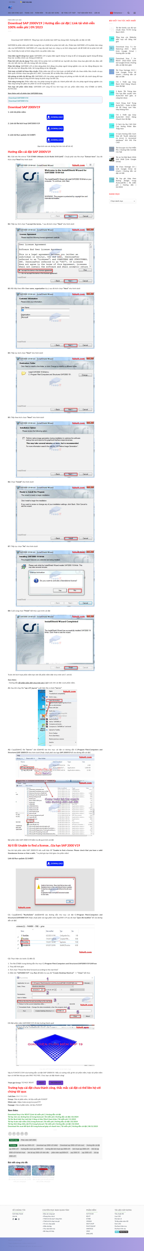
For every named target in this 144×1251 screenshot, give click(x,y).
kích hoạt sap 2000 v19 (81, 1149)
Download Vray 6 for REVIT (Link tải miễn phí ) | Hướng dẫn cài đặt (34, 1114)
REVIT (88, 1216)
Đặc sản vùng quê (15, 13)
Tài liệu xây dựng (52, 13)
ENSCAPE (89, 1234)
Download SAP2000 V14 (18, 98)
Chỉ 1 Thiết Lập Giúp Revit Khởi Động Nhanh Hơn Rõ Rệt (126, 84)
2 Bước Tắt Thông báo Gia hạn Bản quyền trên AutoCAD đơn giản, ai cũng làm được (126, 95)
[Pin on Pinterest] (22, 1134)
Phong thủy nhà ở (49, 1216)
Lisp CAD (118, 1216)
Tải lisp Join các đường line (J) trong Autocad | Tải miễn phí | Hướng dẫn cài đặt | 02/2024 (43, 1117)
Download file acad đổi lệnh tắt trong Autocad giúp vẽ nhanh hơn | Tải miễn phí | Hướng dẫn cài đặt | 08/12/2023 (53, 1126)
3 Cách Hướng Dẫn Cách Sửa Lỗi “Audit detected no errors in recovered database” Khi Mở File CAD (126, 138)
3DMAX (89, 1221)
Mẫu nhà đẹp (48, 1226)
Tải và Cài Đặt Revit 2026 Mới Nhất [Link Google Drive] (126, 159)
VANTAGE (89, 1229)
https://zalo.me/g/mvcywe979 (29, 1102)
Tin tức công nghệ (49, 1224)
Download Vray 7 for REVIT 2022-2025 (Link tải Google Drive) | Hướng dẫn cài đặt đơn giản (126, 62)
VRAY (88, 1231)
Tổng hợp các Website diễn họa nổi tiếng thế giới (126, 39)
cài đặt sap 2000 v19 (26, 1145)
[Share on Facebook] (10, 1134)
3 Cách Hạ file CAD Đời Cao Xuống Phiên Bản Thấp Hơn (126, 126)
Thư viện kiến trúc (85, 13)
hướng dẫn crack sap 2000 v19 (32, 1149)
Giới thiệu (12, 2)
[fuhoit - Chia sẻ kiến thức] (9, 7)
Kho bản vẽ (118, 1219)
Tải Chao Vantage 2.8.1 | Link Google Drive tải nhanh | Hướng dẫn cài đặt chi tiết (126, 73)
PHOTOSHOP (90, 1226)
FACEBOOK (56, 1083)
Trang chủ (29, 13)
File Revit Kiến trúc (121, 1226)
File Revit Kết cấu (120, 1229)
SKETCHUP (90, 1224)
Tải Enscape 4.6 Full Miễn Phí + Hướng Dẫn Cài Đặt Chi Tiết (126, 150)
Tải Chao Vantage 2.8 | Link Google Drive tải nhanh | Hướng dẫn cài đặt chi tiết (126, 170)
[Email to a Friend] (18, 1134)
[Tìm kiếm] (128, 13)
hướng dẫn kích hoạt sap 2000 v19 (58, 1149)
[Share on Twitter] (14, 1134)
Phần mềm (39, 13)
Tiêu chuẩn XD (119, 1214)
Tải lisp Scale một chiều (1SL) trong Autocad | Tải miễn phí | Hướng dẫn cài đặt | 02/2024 (43, 1122)
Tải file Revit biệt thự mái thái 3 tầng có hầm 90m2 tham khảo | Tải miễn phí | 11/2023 (42, 1119)
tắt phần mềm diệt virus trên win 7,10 (33, 683)
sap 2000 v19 (86, 1152)
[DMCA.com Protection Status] (121, 1232)
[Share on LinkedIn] (26, 1134)
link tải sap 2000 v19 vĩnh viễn (38, 1152)
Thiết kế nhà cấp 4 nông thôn (53, 1219)
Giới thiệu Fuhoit (17, 1214)
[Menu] (134, 12)
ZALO (41, 1083)
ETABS (88, 1219)
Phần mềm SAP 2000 (14, 20)
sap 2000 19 (75, 1152)
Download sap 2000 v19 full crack (72, 1145)
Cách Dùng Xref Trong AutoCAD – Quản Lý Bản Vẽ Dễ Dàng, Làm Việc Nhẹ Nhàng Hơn (126, 106)
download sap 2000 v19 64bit (47, 1145)
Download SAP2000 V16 (18, 101)
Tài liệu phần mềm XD (121, 1221)
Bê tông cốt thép (68, 13)
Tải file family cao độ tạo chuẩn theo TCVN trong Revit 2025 (126, 30)
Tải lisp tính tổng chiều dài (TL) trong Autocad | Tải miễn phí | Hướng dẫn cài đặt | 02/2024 (43, 1124)
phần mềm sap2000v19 (60, 1152)
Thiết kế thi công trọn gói (52, 1221)
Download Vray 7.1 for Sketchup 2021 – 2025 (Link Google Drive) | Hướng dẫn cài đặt (126, 50)
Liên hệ (97, 13)
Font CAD (118, 1224)
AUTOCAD (90, 1214)
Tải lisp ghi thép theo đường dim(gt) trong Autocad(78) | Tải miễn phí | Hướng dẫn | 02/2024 (126, 183)
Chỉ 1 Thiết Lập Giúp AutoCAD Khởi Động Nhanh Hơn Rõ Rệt (126, 117)
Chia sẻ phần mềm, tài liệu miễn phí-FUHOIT (30, 1099)
